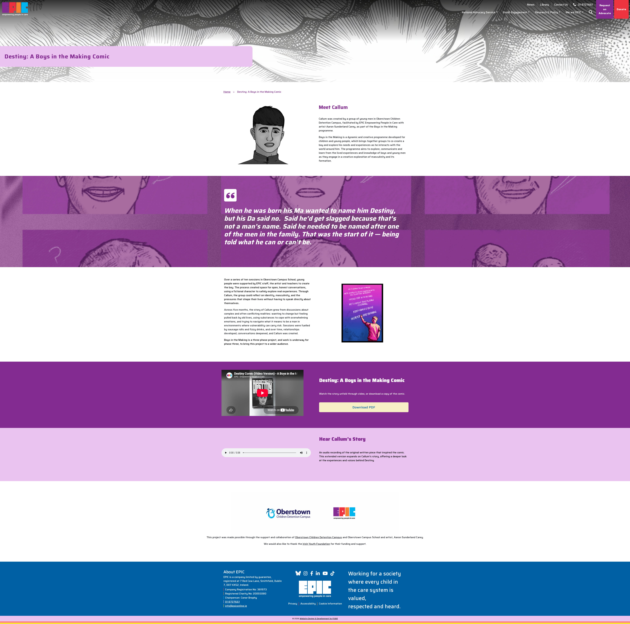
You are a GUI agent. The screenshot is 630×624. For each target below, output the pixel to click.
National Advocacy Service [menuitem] (478, 12)
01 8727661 (232, 601)
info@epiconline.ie (236, 606)
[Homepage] (15, 9)
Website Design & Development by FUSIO (319, 618)
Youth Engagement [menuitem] (515, 12)
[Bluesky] (298, 573)
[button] (364, 407)
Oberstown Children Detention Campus (318, 537)
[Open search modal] (589, 12)
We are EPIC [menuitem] (573, 12)
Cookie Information (330, 604)
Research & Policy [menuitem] (546, 12)
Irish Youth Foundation (316, 544)
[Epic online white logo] (315, 589)
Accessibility (308, 604)
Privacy (292, 604)
